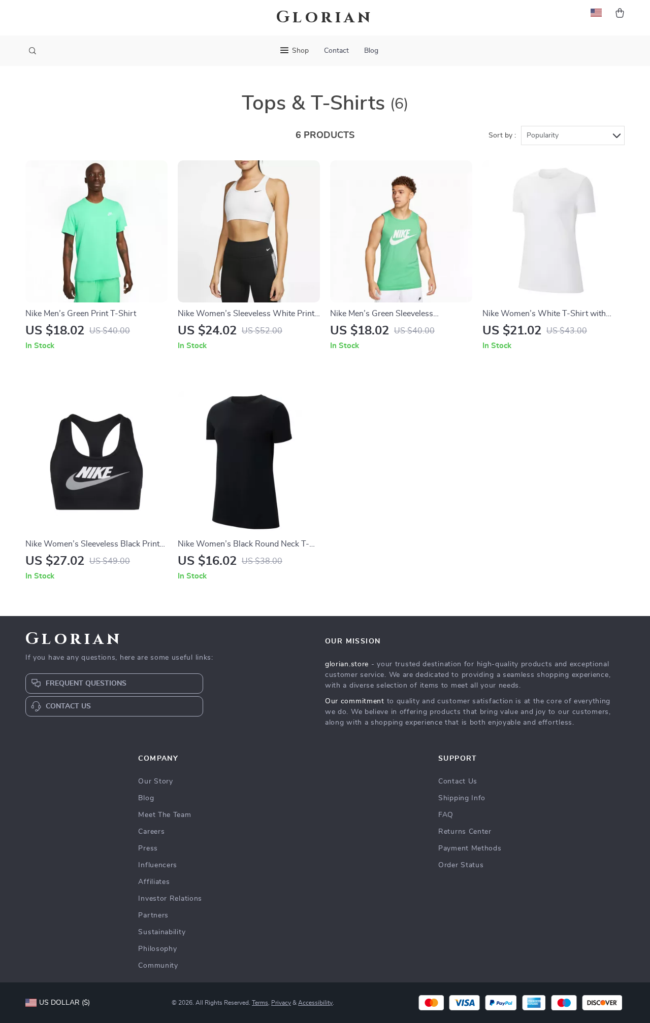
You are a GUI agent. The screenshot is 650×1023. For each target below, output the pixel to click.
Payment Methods (470, 848)
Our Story (155, 781)
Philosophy (157, 948)
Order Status (460, 865)
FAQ (445, 815)
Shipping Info (461, 798)
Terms (260, 1003)
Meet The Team (164, 815)
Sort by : (502, 135)
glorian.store (347, 664)
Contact (336, 50)
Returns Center (465, 831)
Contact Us (457, 781)
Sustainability (161, 932)
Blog (371, 50)
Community (158, 965)
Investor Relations (170, 898)
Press (148, 848)
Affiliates (154, 881)
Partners (153, 915)
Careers (151, 831)
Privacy (281, 1003)
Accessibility (315, 1003)
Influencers (157, 865)
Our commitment (354, 701)
